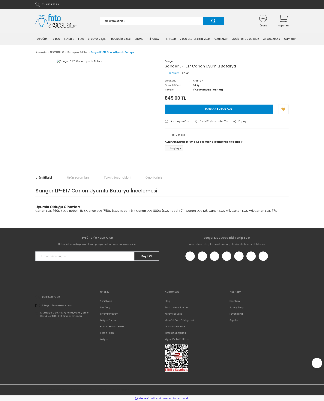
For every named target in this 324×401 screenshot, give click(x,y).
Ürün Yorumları (78, 177)
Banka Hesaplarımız (176, 307)
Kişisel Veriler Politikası (177, 339)
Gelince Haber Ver (218, 109)
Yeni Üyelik (106, 301)
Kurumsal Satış (173, 313)
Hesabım (235, 301)
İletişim (104, 339)
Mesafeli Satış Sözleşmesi (179, 320)
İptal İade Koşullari (175, 332)
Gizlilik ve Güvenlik (175, 326)
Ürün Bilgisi (43, 177)
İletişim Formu (108, 320)
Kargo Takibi (107, 332)
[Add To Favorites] (283, 109)
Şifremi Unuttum (109, 313)
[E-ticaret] (161, 398)
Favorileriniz (236, 313)
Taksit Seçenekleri (117, 177)
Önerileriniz (154, 177)
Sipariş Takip (237, 307)
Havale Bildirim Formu (112, 326)
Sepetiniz (235, 320)
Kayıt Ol (146, 256)
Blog (167, 301)
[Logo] (56, 21)
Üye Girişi (105, 307)
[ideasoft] (142, 398)
